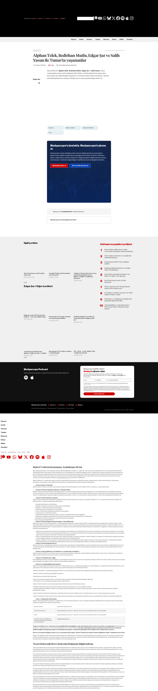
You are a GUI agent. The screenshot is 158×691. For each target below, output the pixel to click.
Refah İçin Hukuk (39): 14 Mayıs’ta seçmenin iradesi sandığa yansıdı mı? (84, 318)
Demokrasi (51, 127)
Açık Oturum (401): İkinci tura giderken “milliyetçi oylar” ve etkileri (35, 352)
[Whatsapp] (104, 18)
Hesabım (129, 39)
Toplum (97, 39)
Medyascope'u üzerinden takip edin (68, 211)
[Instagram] (132, 18)
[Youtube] (100, 18)
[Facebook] (118, 18)
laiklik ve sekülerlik (70, 127)
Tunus (49, 132)
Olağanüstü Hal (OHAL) (88, 127)
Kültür (122, 39)
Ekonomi (106, 39)
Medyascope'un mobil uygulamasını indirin (63, 220)
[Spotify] (123, 18)
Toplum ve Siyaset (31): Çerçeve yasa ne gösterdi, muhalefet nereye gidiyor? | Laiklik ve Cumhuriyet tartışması (85, 276)
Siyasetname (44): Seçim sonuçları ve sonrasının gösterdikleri (59, 317)
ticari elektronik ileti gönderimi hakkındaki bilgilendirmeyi (117, 383)
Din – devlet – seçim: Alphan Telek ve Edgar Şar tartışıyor (84, 352)
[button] (85, 8)
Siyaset (73, 39)
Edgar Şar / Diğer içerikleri (38, 286)
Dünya (114, 39)
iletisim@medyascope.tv (63, 618)
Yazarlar (89, 39)
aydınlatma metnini (102, 383)
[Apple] (127, 18)
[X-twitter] (114, 18)
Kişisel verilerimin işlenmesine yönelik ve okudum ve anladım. (106, 384)
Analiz (81, 39)
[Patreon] (95, 18)
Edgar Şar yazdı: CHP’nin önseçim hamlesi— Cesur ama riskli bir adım (35, 316)
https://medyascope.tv (63, 477)
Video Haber (37, 50)
